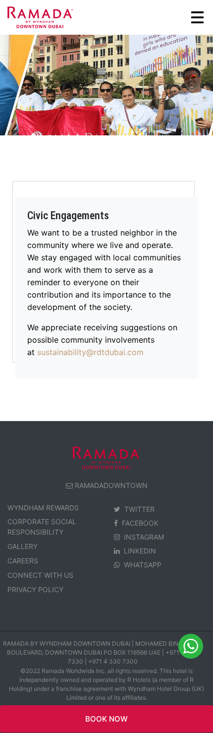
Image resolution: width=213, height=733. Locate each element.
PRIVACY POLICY (35, 589)
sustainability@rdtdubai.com (90, 352)
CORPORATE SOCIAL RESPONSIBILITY (41, 526)
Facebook (140, 523)
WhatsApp (142, 564)
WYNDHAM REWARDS (43, 507)
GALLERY (22, 546)
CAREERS (22, 560)
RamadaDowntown (111, 485)
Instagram (144, 537)
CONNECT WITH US (40, 575)
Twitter (139, 509)
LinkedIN (140, 551)
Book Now (106, 719)
